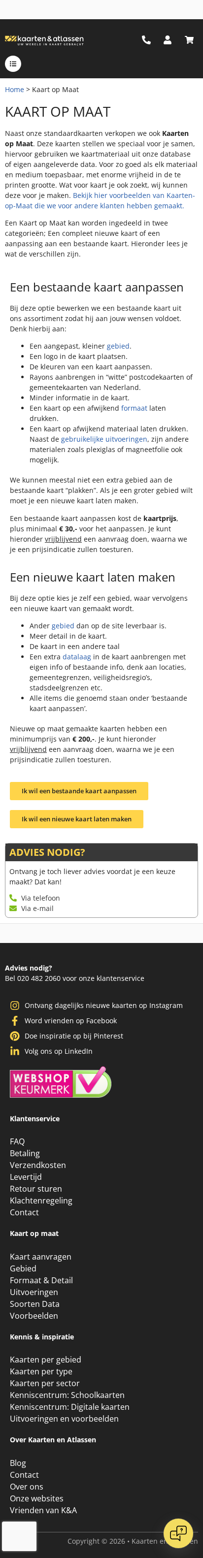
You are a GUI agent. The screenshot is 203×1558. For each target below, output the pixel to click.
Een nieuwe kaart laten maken (92, 577)
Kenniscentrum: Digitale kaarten (70, 1406)
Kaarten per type (41, 1371)
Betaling (25, 1153)
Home (14, 89)
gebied (118, 346)
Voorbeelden (34, 1315)
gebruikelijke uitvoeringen (104, 439)
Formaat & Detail (41, 1280)
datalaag (77, 656)
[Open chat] (178, 1533)
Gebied (23, 1268)
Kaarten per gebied (45, 1359)
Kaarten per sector (45, 1383)
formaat (134, 408)
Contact (24, 1212)
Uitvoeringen (34, 1292)
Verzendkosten (38, 1165)
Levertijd (26, 1176)
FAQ (17, 1141)
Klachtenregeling (41, 1200)
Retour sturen (36, 1188)
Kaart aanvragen (40, 1256)
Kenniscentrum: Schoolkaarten (67, 1395)
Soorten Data (35, 1303)
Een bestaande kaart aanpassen (97, 287)
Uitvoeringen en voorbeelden (64, 1418)
